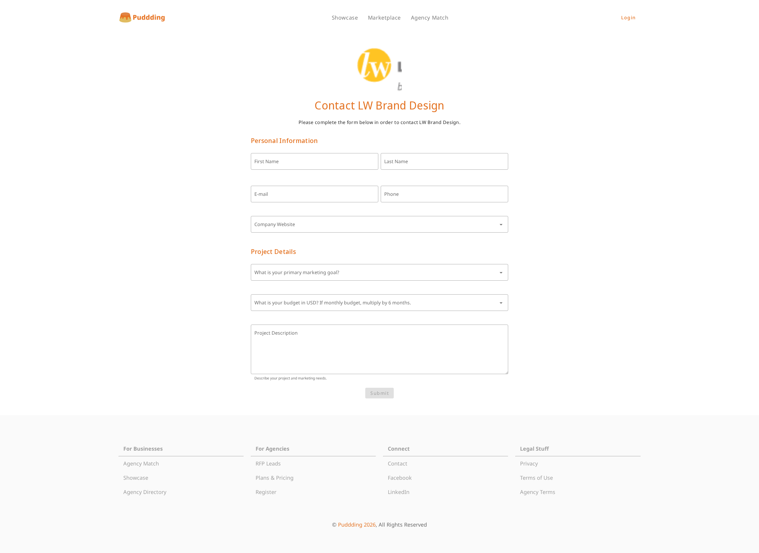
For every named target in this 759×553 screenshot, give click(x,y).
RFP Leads (268, 463)
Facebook (400, 477)
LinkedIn (398, 491)
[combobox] (379, 224)
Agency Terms (537, 491)
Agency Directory (144, 491)
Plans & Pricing (275, 477)
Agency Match (141, 463)
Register (266, 491)
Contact (397, 463)
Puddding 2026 (357, 524)
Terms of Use (536, 477)
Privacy (529, 463)
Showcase (135, 477)
